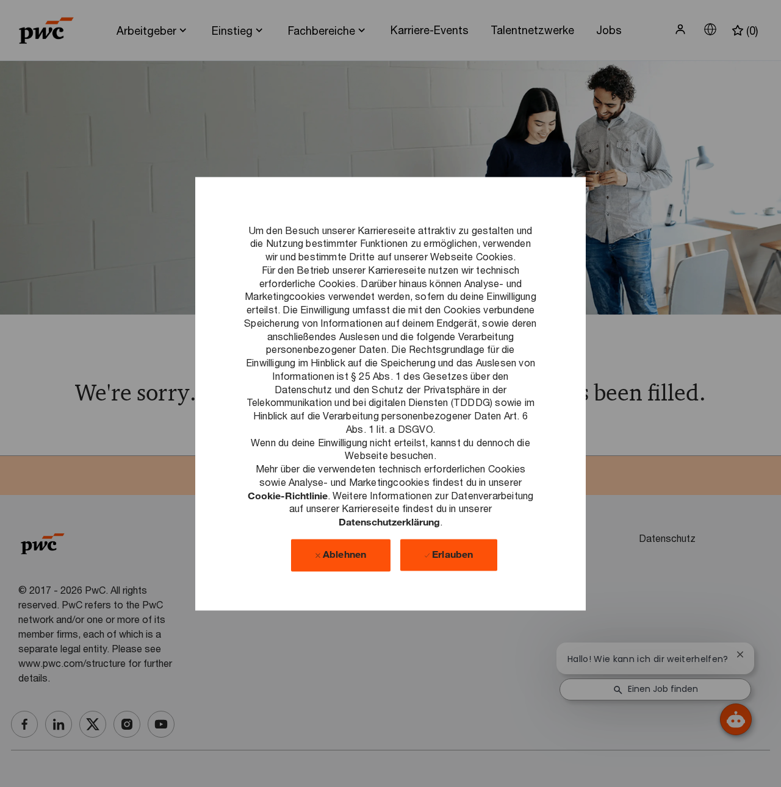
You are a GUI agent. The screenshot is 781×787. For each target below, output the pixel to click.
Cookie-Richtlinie (288, 495)
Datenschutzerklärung (389, 521)
